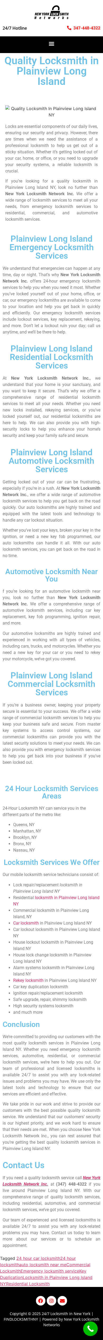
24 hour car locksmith (38, 1258)
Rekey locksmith (28, 980)
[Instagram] (51, 1301)
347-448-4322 (86, 28)
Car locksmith (26, 923)
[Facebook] (40, 1301)
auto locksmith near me (42, 1264)
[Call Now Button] (90, 1328)
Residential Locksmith (28, 1283)
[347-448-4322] (69, 28)
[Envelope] (62, 1301)
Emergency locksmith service (50, 1271)
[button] (51, 43)
